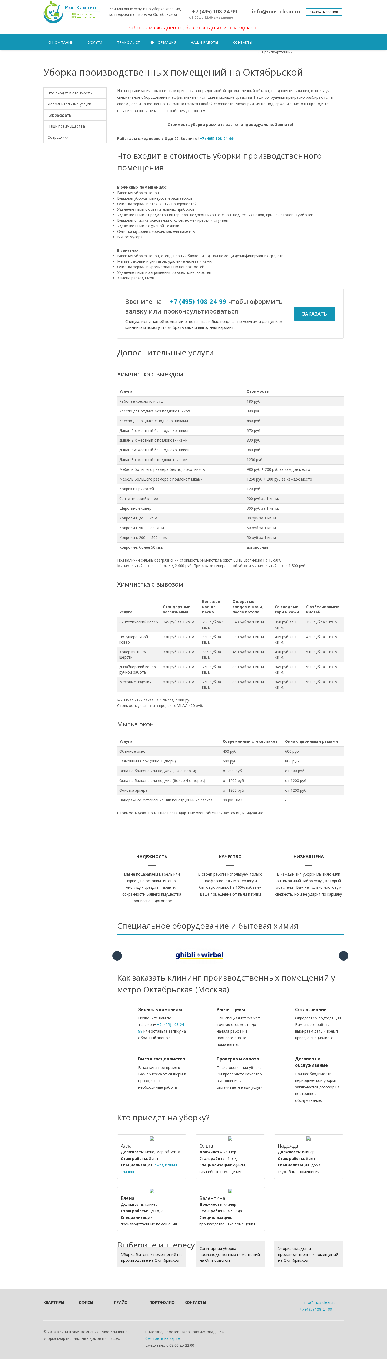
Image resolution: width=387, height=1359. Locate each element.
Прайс (120, 1302)
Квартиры (53, 1302)
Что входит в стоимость (70, 92)
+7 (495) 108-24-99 (216, 138)
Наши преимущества (66, 126)
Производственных (277, 52)
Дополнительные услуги (69, 104)
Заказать (314, 314)
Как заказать (59, 115)
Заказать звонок (324, 12)
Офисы (86, 1302)
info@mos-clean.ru (320, 1302)
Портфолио (159, 1302)
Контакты (195, 1302)
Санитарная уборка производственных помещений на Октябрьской (230, 1254)
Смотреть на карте (162, 1338)
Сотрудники (58, 137)
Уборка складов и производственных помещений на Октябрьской (308, 1254)
